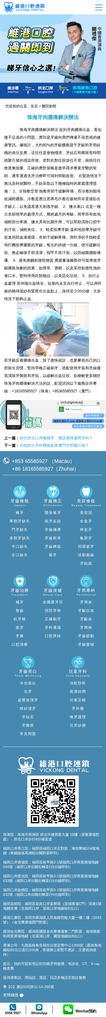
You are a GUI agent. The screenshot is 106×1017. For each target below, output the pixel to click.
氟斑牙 (86, 538)
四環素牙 (86, 546)
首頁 (34, 106)
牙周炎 (86, 602)
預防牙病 (53, 610)
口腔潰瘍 (20, 644)
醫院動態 (49, 106)
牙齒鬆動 (86, 636)
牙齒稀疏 (53, 546)
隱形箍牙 (53, 513)
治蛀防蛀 (78, 683)
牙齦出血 (86, 610)
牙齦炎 (86, 619)
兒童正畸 (78, 700)
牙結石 (28, 717)
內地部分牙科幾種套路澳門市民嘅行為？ (54, 445)
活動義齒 (86, 555)
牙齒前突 (53, 538)
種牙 (20, 513)
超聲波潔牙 (28, 700)
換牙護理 (78, 717)
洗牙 (28, 691)
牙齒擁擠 (53, 529)
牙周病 (86, 627)
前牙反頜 (53, 521)
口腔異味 (53, 636)
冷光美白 (28, 683)
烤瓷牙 (86, 529)
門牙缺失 (20, 529)
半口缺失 (20, 546)
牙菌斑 (28, 725)
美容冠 (86, 513)
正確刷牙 (53, 619)
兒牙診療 (78, 725)
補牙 (20, 602)
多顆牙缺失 (20, 538)
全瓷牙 (86, 521)
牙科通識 (53, 627)
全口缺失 (20, 555)
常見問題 (28, 734)
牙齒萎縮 (86, 644)
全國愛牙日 (53, 602)
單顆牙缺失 (20, 521)
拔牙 (20, 627)
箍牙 (53, 555)
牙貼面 (86, 563)
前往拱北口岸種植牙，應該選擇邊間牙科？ (56, 438)
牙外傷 (78, 708)
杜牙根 (20, 619)
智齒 (20, 610)
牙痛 (20, 636)
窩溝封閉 (78, 691)
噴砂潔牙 (28, 708)
